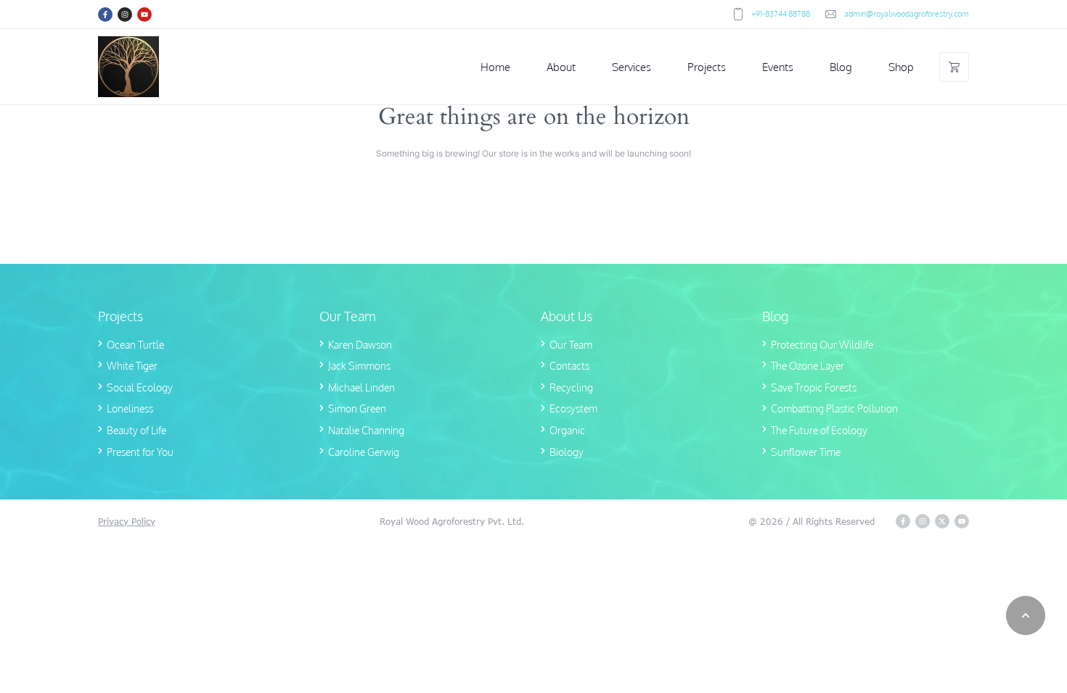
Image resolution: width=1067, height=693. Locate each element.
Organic (567, 430)
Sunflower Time (806, 452)
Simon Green (357, 408)
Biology (566, 452)
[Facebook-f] (105, 14)
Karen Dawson (360, 345)
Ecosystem (573, 408)
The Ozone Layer (807, 366)
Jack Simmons (359, 366)
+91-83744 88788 (780, 14)
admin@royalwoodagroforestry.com (906, 14)
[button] (1025, 615)
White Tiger (132, 366)
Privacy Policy (126, 521)
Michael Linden (361, 387)
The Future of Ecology (819, 430)
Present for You (140, 452)
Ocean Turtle (135, 345)
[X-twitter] (942, 521)
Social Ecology (140, 387)
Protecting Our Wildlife (822, 345)
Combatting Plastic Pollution (834, 408)
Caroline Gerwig (363, 452)
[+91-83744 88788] (738, 14)
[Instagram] (125, 14)
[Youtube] (144, 14)
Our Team (570, 345)
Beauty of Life (136, 430)
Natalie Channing (366, 430)
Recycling (571, 387)
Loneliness (130, 408)
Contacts (569, 366)
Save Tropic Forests (814, 387)
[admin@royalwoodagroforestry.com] (831, 14)
